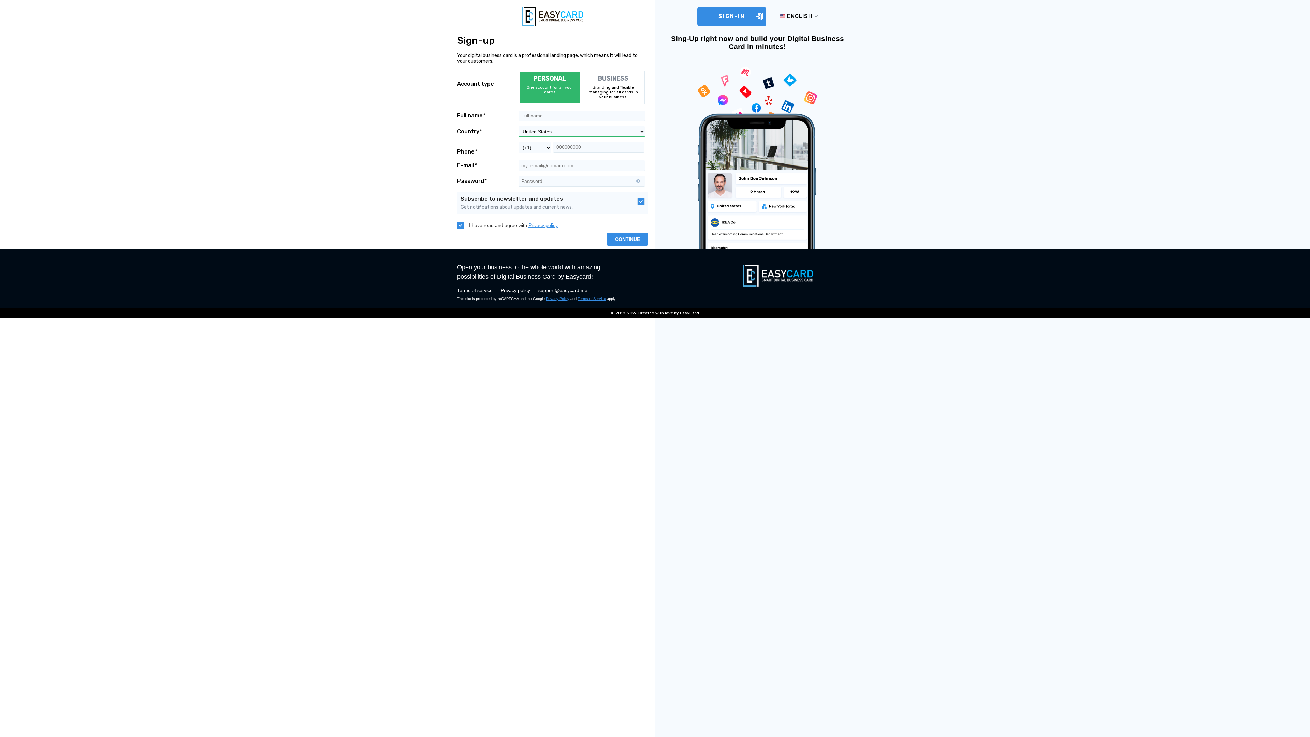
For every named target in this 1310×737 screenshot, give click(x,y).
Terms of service (475, 290)
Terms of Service (592, 299)
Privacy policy (543, 225)
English (798, 16)
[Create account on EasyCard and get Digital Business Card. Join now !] (552, 26)
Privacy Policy (557, 299)
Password (470, 181)
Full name (470, 116)
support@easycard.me (562, 290)
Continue (627, 239)
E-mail (465, 165)
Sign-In (731, 16)
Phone (466, 152)
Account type (475, 84)
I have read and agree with (513, 225)
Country (468, 132)
